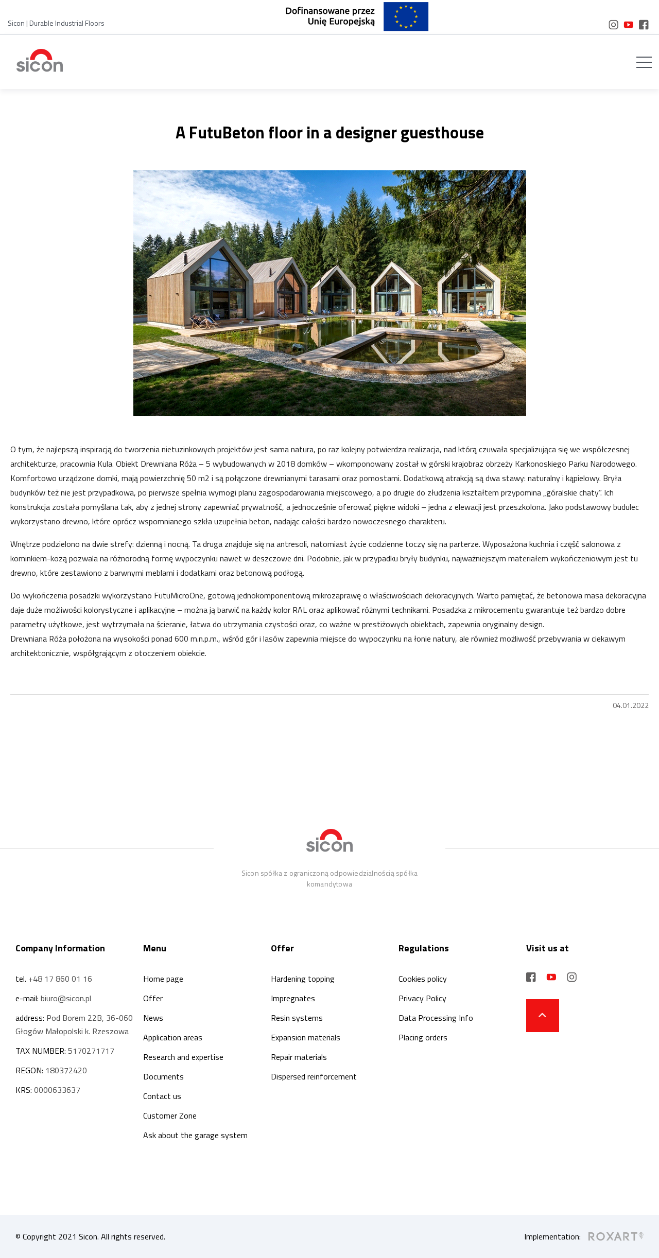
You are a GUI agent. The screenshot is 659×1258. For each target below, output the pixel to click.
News (153, 1018)
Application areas (172, 1037)
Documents (163, 1076)
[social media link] (613, 25)
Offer (153, 998)
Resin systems (297, 1018)
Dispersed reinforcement (314, 1076)
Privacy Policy (422, 998)
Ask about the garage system (195, 1135)
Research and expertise (183, 1057)
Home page (163, 978)
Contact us (162, 1096)
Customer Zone (170, 1115)
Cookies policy (422, 978)
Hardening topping (303, 978)
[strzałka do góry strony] (542, 1015)
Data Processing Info (435, 1018)
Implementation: (552, 1236)
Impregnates (293, 998)
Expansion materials (305, 1037)
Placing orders (422, 1037)
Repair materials (299, 1057)
